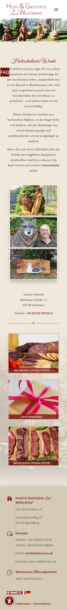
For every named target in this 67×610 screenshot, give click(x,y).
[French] (23, 592)
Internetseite (50, 165)
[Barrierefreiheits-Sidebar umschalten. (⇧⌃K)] (9, 600)
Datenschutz (42, 603)
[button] (56, 9)
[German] (28, 592)
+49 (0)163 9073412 (39, 313)
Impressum (23, 603)
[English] (18, 592)
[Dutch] (14, 592)
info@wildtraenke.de (39, 553)
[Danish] (9, 592)
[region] (33, 30)
